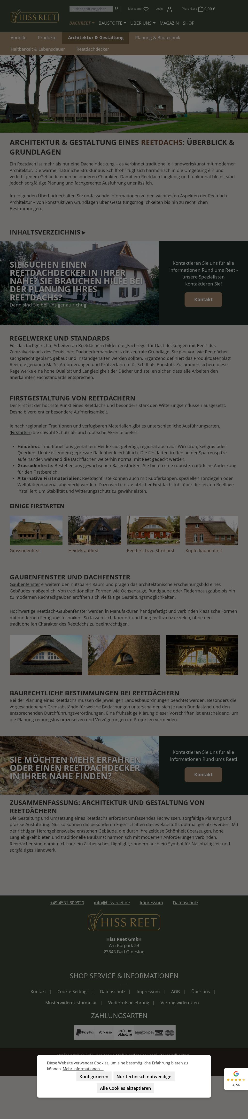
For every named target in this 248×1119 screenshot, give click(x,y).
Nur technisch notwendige (143, 1076)
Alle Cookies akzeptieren (125, 1088)
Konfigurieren (93, 1076)
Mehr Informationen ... (83, 1068)
